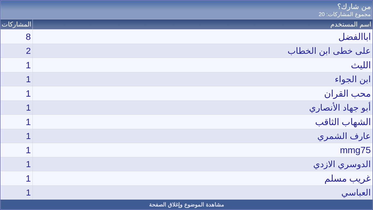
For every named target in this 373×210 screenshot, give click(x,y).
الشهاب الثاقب (343, 122)
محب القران (347, 93)
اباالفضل (354, 36)
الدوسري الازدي (342, 164)
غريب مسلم (347, 178)
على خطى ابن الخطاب (329, 51)
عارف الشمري (344, 136)
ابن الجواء (353, 79)
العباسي (356, 192)
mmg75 (355, 150)
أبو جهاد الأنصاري (340, 108)
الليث (361, 65)
